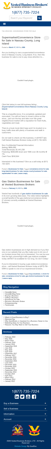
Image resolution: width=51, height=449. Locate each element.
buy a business (34, 274)
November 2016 (10, 359)
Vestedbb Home (10, 292)
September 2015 (11, 370)
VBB (23, 47)
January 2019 (10, 344)
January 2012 (10, 381)
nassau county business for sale (35, 171)
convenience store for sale (39, 169)
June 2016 (9, 363)
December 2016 (10, 357)
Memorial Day (10, 319)
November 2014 (10, 372)
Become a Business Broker (15, 301)
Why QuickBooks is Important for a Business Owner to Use (26, 321)
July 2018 (8, 348)
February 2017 (10, 355)
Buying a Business (12, 296)
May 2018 (8, 350)
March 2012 (9, 377)
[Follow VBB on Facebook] (34, 396)
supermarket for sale (9, 173)
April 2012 (8, 376)
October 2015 (10, 368)
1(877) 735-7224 (25, 12)
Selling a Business (11, 298)
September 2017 (11, 353)
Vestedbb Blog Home (12, 294)
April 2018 (8, 352)
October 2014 (10, 374)
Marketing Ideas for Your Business (17, 323)
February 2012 (10, 379)
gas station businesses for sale (35, 193)
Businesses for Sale (16, 169)
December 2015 (10, 365)
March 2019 (9, 341)
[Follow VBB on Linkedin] (17, 396)
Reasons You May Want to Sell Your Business (21, 325)
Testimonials (9, 305)
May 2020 (8, 339)
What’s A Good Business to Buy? (17, 317)
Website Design (20, 446)
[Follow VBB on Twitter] (22, 396)
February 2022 (10, 337)
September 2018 (11, 346)
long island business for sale (12, 171)
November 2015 (10, 366)
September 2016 (11, 361)
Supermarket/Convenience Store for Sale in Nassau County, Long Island (21, 40)
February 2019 (10, 342)
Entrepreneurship (11, 303)
